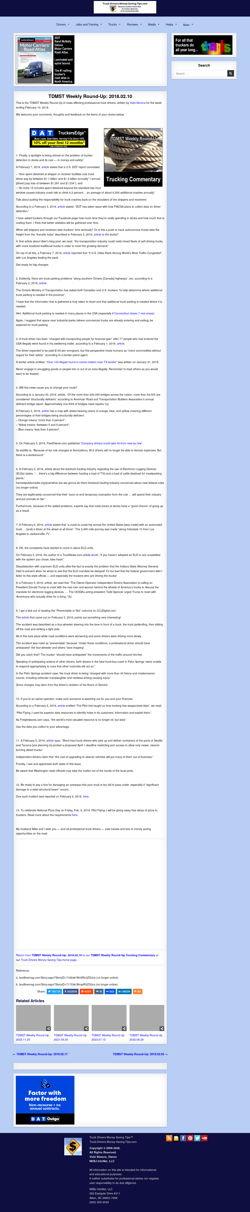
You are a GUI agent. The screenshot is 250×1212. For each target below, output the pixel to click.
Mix (139, 991)
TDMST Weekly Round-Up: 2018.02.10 (90, 96)
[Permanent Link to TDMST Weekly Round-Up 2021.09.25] (71, 1018)
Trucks (112, 24)
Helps (169, 24)
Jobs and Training (87, 24)
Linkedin (126, 991)
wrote (94, 555)
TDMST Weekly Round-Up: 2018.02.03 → (140, 1054)
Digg (112, 991)
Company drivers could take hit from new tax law (111, 443)
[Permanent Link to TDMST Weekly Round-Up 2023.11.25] (33, 1018)
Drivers (61, 24)
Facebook (72, 991)
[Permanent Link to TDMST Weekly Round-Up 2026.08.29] (146, 1018)
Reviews (132, 24)
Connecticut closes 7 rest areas (133, 313)
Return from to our (85, 955)
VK (101, 991)
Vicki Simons (138, 103)
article (45, 167)
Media (152, 24)
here (86, 796)
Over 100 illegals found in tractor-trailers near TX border (81, 362)
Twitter (56, 991)
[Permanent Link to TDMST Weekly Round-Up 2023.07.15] (109, 1018)
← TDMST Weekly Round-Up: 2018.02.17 (40, 1054)
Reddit (88, 991)
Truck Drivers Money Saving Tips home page (49, 960)
